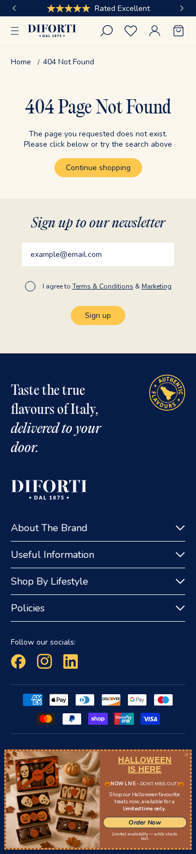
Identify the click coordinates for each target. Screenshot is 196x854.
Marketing (156, 286)
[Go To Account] (154, 31)
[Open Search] (106, 31)
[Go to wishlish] (130, 31)
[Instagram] (44, 661)
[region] (98, 8)
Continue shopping (98, 168)
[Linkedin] (70, 661)
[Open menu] (15, 31)
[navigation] (98, 62)
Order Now (144, 822)
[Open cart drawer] (178, 31)
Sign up (98, 315)
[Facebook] (18, 661)
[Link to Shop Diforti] (52, 31)
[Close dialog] (186, 754)
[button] (14, 8)
